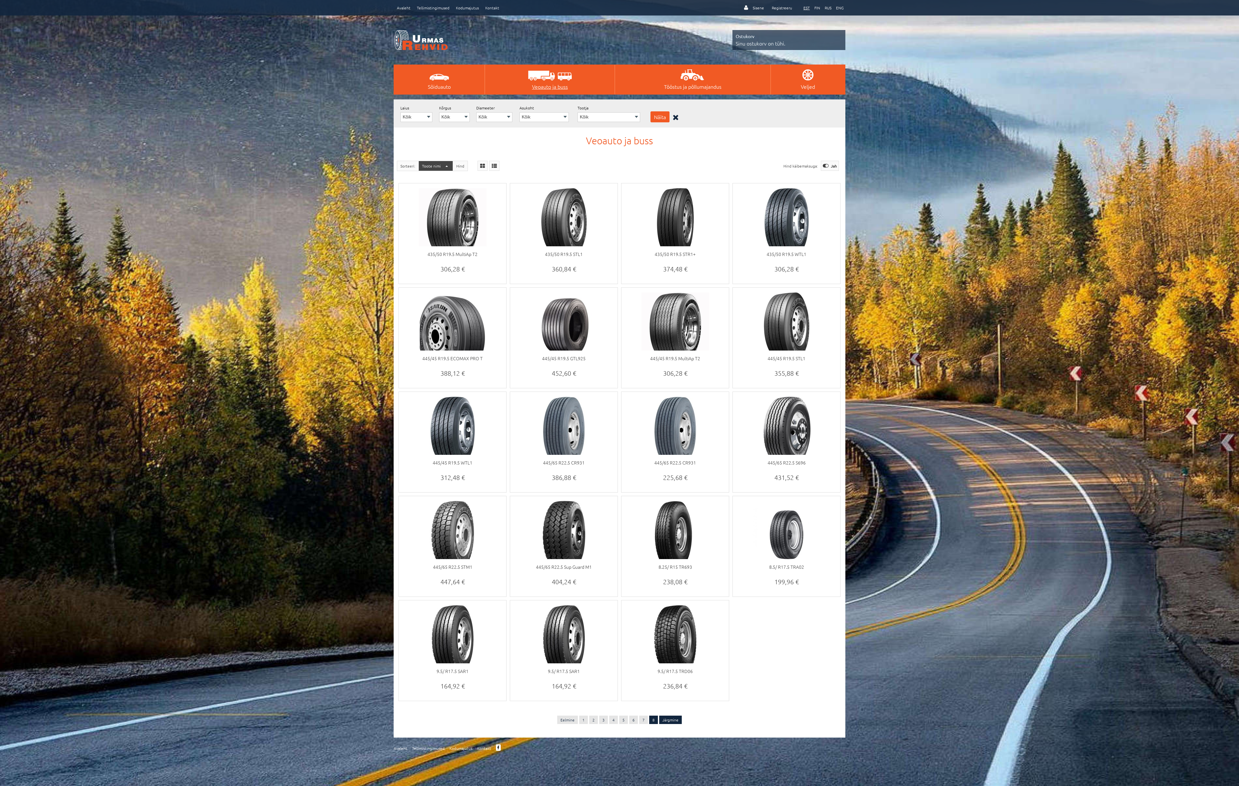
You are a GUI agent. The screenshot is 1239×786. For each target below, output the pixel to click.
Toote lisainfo (452, 273)
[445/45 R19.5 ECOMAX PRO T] (452, 326)
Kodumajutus (467, 7)
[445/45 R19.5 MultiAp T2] (675, 326)
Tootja (583, 107)
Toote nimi (432, 165)
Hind (460, 165)
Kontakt (492, 7)
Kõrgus (445, 107)
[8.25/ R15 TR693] (675, 535)
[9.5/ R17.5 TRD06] (675, 639)
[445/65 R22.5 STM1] (452, 535)
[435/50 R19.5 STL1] (564, 222)
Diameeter (485, 107)
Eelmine (567, 719)
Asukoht (526, 107)
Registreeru (782, 7)
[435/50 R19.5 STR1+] (675, 222)
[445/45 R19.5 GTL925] (564, 326)
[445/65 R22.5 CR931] (564, 430)
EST (806, 7)
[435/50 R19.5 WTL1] (786, 222)
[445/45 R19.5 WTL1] (452, 430)
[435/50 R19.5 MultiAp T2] (452, 222)
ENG (840, 7)
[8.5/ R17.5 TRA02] (786, 535)
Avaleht (403, 7)
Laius (404, 107)
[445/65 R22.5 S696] (786, 430)
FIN (817, 7)
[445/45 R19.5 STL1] (786, 326)
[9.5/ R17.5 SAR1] (452, 639)
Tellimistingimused (433, 7)
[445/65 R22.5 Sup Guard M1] (564, 535)
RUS (828, 7)
